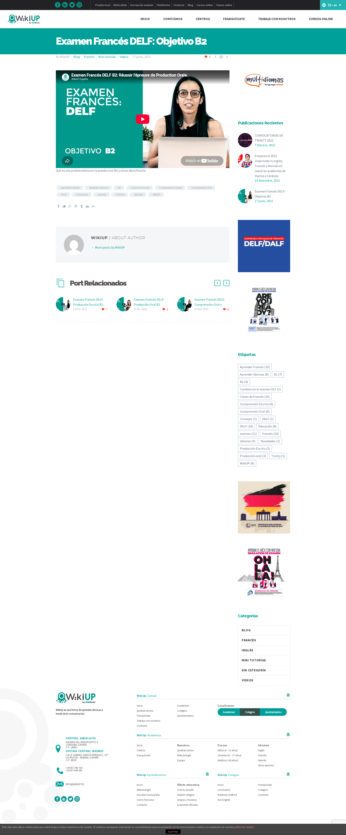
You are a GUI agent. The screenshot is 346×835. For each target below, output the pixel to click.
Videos (124, 57)
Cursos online (205, 5)
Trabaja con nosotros (277, 19)
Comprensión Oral (202, 187)
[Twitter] (64, 206)
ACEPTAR (173, 832)
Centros (203, 19)
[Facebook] (58, 206)
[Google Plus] (70, 206)
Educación (82, 194)
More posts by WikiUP (110, 247)
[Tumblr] (81, 206)
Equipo (181, 760)
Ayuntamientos (185, 715)
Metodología (184, 755)
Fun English (224, 800)
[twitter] (72, 5)
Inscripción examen (141, 5)
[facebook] (57, 5)
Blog (190, 5)
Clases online (224, 5)
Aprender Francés (70, 187)
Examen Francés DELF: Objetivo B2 (270, 193)
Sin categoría (254, 670)
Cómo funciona (145, 800)
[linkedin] (65, 5)
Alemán (262, 760)
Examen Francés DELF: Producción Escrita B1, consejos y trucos (88, 304)
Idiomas (138, 194)
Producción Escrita (255, 448)
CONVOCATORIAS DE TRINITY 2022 (269, 137)
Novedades (270, 441)
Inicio (145, 19)
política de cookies (244, 827)
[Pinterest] (75, 206)
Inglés (247, 650)
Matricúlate (120, 5)
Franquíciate (234, 19)
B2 (119, 187)
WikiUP (156, 194)
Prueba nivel (102, 5)
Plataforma (163, 5)
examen (102, 194)
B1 (278, 374)
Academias (183, 705)
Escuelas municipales (148, 795)
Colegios (182, 710)
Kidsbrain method (227, 795)
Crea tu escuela (185, 790)
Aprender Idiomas (98, 187)
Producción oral (253, 456)
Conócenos (172, 19)
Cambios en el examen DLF (260, 389)
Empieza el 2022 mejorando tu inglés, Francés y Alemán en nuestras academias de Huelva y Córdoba (270, 166)
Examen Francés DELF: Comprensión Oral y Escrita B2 (209, 304)
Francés (89, 57)
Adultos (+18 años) (228, 760)
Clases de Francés (140, 187)
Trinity (278, 456)
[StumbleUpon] (93, 206)
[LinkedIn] (87, 206)
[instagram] (79, 5)
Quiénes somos (145, 710)
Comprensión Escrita (170, 187)
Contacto (178, 5)
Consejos (248, 419)
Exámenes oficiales (187, 805)
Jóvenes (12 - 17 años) (229, 755)
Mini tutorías (107, 57)
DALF (268, 419)
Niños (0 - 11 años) (228, 750)
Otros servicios (266, 765)
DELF (63, 194)
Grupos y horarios (187, 800)
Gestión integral (185, 795)
